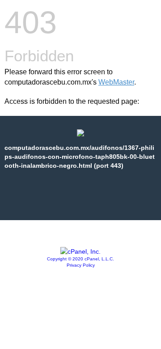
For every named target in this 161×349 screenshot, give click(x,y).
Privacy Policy (81, 265)
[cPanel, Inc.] (80, 251)
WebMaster (116, 82)
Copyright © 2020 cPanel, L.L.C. (80, 258)
